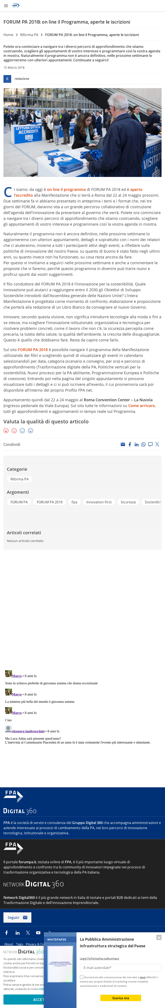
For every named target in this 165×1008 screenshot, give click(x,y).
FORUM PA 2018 (33, 349)
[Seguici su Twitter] (28, 932)
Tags (20, 944)
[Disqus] (82, 611)
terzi (142, 977)
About (9, 944)
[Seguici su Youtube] (38, 932)
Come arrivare (141, 405)
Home (8, 34)
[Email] (122, 444)
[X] (157, 444)
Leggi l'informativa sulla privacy (99, 958)
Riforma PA (29, 34)
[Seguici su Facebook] (6, 932)
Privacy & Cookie (38, 944)
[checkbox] (81, 977)
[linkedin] (136, 444)
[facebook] (129, 444)
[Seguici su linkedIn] (17, 932)
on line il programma (66, 189)
